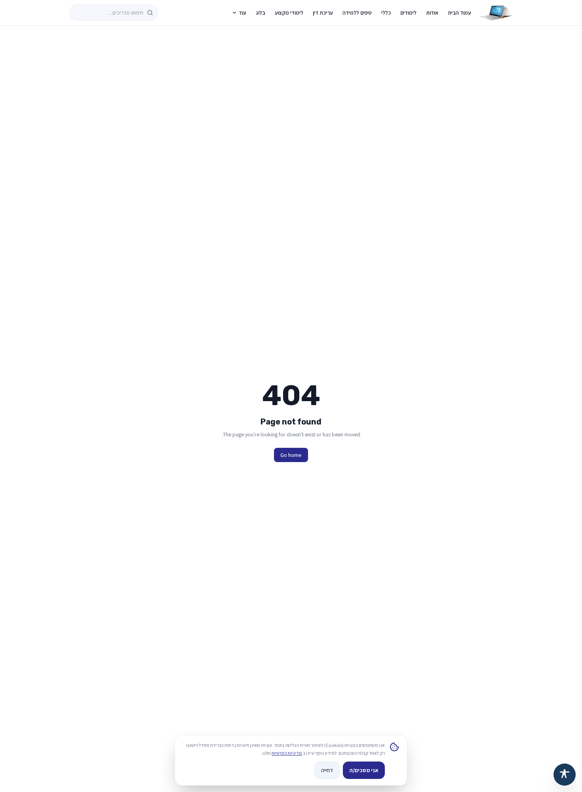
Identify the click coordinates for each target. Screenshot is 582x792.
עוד (242, 12)
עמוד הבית (459, 12)
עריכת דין (323, 12)
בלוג (260, 12)
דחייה (327, 770)
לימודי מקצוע (289, 12)
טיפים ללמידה (357, 12)
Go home (291, 455)
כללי (386, 12)
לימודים (408, 12)
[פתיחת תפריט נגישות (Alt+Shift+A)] (564, 775)
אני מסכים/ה (363, 770)
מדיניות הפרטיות (287, 753)
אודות (432, 12)
